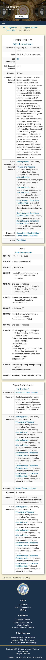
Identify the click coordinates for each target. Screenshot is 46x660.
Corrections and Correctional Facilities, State (28, 201)
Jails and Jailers (23, 177)
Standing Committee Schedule (23, 628)
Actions (16, 44)
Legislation (12, 27)
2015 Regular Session (28, 27)
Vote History (21, 240)
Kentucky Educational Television (23, 637)
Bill (18, 59)
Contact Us (23, 605)
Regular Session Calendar (23, 622)
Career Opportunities (23, 607)
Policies (11, 657)
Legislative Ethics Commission (23, 640)
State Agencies (23, 161)
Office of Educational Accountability (23, 643)
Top (16, 252)
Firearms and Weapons (26, 167)
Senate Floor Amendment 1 (27, 235)
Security (19, 657)
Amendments (26, 44)
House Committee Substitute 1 (29, 233)
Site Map (23, 610)
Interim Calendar (23, 625)
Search (21, 17)
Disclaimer (27, 657)
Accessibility (37, 657)
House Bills (10, 30)
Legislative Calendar (23, 620)
